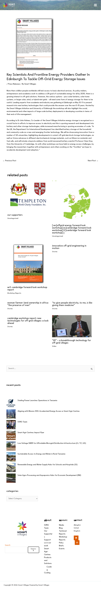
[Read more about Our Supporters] (28, 196)
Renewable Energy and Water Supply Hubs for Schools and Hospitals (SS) (47, 465)
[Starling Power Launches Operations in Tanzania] (11, 403)
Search (7, 545)
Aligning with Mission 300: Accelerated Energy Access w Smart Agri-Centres (49, 411)
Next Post (93, 161)
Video (54, 346)
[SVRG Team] (11, 424)
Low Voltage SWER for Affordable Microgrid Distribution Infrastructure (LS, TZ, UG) (52, 443)
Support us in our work (47, 543)
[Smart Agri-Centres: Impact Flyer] (11, 435)
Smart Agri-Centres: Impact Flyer (31, 433)
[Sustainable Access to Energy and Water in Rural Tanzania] (11, 456)
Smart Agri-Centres (47, 552)
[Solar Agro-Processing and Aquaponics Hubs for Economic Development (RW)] (11, 478)
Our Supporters (15, 215)
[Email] (77, 542)
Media (61, 525)
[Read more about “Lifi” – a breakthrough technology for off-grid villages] (72, 326)
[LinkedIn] (76, 538)
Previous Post (9, 161)
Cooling (47, 573)
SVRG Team (22, 422)
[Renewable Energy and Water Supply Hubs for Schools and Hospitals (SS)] (11, 467)
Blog (61, 528)
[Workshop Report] (28, 263)
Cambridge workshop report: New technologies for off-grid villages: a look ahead (28, 320)
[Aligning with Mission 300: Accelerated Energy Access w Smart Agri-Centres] (11, 414)
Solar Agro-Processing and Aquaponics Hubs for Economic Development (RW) (49, 475)
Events (62, 549)
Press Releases (14, 84)
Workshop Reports (14, 293)
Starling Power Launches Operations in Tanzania (37, 401)
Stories (54, 251)
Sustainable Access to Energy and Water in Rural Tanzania (41, 454)
